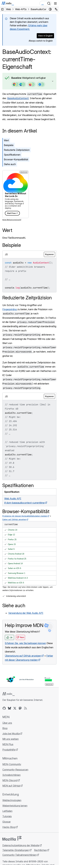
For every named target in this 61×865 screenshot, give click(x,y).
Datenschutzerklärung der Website (20, 845)
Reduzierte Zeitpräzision (17, 149)
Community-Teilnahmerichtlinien (19, 854)
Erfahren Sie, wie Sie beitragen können (25, 643)
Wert (6, 140)
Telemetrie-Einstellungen (15, 850)
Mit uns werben (10, 738)
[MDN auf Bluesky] (9, 708)
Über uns (7, 722)
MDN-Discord (9, 780)
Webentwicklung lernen (14, 805)
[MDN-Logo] (8, 694)
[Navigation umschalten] (55, 3)
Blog (4, 728)
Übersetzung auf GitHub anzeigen (23, 655)
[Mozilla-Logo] (11, 838)
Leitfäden (7, 810)
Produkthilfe (8, 749)
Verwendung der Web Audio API (25, 612)
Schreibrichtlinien (11, 774)
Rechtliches (40, 850)
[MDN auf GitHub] (4, 708)
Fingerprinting (9, 309)
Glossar (6, 821)
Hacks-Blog (8, 827)
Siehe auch (10, 164)
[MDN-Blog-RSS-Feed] (25, 708)
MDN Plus (7, 744)
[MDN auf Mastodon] (20, 708)
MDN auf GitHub (11, 785)
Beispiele (8, 145)
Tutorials (7, 816)
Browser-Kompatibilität (16, 159)
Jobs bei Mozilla (11, 733)
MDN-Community (11, 764)
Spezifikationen (12, 154)
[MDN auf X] (15, 708)
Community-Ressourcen (15, 769)
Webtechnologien (11, 800)
